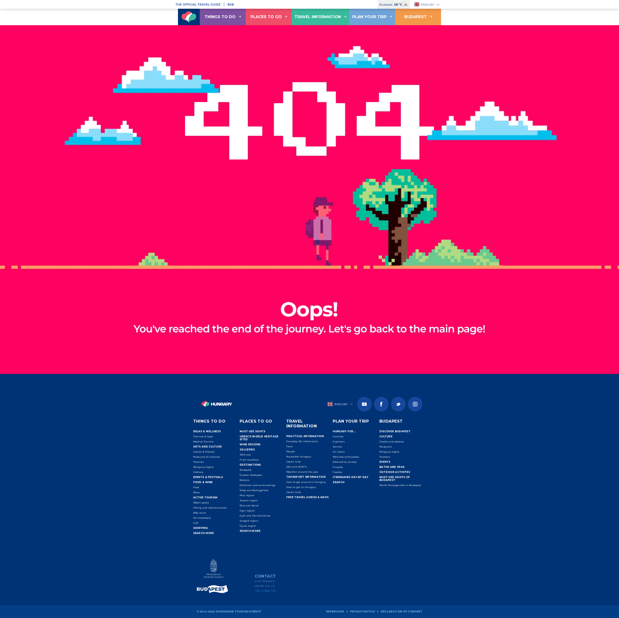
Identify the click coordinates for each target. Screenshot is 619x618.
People (290, 451)
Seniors (337, 446)
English (427, 4)
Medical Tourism (203, 441)
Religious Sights (203, 467)
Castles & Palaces (204, 451)
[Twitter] (398, 404)
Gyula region (248, 525)
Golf (195, 523)
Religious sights (389, 451)
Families (338, 436)
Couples (338, 467)
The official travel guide (198, 4)
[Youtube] (364, 404)
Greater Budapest (251, 475)
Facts (289, 446)
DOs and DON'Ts (296, 466)
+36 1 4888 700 (265, 590)
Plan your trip (369, 17)
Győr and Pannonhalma (255, 515)
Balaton (245, 480)
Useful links (293, 461)
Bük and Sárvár (249, 505)
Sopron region (249, 500)
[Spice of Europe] (214, 589)
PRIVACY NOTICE (362, 611)
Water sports (201, 502)
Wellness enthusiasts (346, 456)
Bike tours (199, 512)
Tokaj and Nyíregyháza (254, 490)
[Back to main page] (189, 17)
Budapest (415, 17)
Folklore (198, 472)
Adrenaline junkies (345, 462)
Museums (385, 446)
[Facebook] (381, 404)
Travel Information (318, 17)
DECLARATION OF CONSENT (401, 611)
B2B (231, 4)
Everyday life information (302, 441)
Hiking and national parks (210, 507)
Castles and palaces (391, 441)
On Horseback (202, 517)
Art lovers (339, 451)
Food (196, 487)
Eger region (247, 510)
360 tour (245, 454)
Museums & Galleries (206, 456)
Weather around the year (302, 471)
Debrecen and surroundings (257, 485)
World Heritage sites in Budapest (400, 485)
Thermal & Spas (203, 436)
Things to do (220, 17)
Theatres (198, 462)
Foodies (337, 472)
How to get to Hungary (301, 487)
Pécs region (247, 495)
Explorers (339, 441)
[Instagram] (415, 404)
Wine (196, 492)
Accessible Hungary (298, 456)
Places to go (266, 17)
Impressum (335, 611)
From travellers (249, 459)
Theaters (384, 456)
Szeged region (249, 520)
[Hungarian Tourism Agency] (214, 569)
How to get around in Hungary (306, 482)
